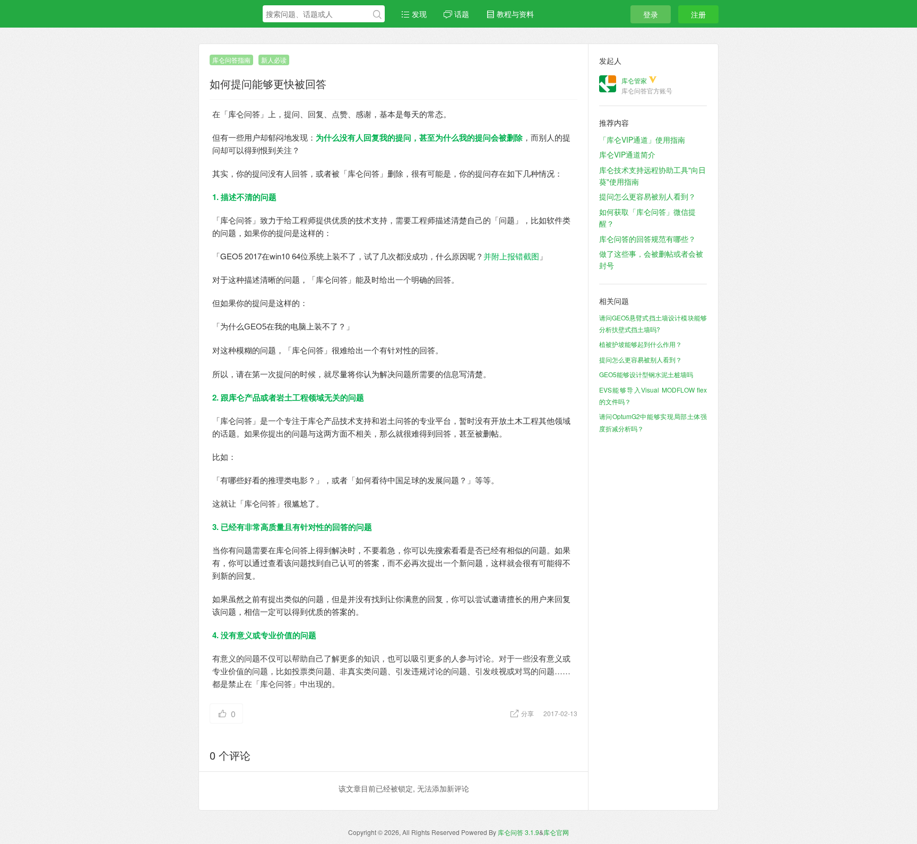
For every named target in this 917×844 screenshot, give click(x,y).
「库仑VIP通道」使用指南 (642, 139)
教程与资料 (514, 13)
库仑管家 (634, 80)
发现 (418, 13)
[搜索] (377, 14)
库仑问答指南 (231, 59)
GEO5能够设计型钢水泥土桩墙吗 (646, 374)
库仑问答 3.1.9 (518, 832)
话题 (460, 13)
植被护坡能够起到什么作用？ (640, 344)
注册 (698, 14)
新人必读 (274, 59)
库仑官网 (556, 832)
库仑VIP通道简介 (627, 154)
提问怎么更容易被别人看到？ (647, 196)
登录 (650, 14)
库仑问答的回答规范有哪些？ (647, 238)
